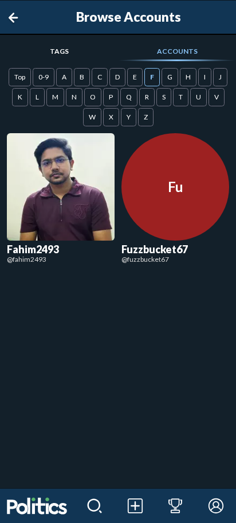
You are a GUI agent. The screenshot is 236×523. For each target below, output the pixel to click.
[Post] (135, 506)
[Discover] (94, 506)
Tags (59, 51)
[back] (15, 18)
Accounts (177, 51)
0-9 (43, 77)
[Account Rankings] (175, 506)
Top (19, 77)
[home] (37, 506)
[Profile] (215, 506)
